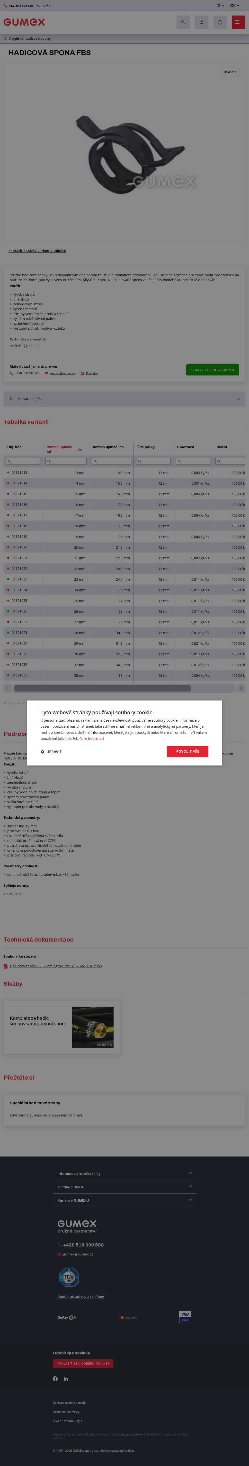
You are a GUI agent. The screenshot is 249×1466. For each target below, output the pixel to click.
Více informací (92, 738)
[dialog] (124, 733)
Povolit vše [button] (187, 751)
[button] (51, 751)
